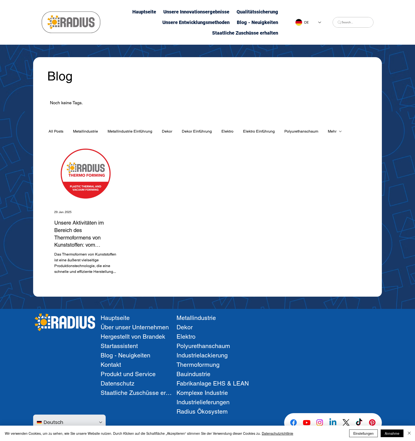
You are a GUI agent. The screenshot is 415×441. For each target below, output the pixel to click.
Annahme (392, 433)
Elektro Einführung (259, 131)
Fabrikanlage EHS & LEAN (213, 383)
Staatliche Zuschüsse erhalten (136, 392)
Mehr (332, 131)
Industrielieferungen (203, 402)
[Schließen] (409, 433)
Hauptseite (115, 317)
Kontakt (111, 364)
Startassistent (119, 346)
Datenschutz (117, 383)
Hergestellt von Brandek (133, 336)
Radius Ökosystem (202, 411)
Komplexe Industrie (202, 392)
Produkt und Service (128, 374)
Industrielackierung (202, 355)
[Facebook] (293, 422)
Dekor (167, 131)
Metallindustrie (85, 131)
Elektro (227, 131)
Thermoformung (198, 364)
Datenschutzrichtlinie (277, 433)
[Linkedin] (333, 422)
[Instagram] (319, 422)
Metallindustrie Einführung (130, 131)
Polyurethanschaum (301, 131)
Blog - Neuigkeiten (125, 355)
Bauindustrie (193, 374)
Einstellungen (363, 433)
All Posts (56, 131)
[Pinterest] (372, 422)
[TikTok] (359, 422)
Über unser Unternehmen (135, 327)
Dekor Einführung (197, 131)
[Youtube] (306, 422)
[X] (346, 422)
